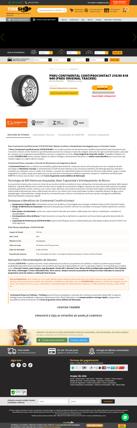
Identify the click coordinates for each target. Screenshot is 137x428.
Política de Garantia (94, 383)
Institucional (74, 20)
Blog (82, 20)
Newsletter (99, 379)
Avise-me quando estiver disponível (64, 93)
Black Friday (120, 385)
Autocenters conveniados (112, 20)
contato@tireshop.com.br (98, 416)
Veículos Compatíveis (98, 134)
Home (72, 379)
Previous (2, 37)
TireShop (19, 9)
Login (93, 2)
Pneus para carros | (65, 69)
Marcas (64, 20)
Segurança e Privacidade (105, 381)
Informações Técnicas (43, 134)
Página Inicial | (54, 69)
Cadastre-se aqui (103, 2)
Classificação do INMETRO (71, 134)
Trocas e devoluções (109, 383)
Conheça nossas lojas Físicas (46, 20)
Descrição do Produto (18, 134)
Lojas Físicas (90, 379)
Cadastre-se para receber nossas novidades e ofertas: (21, 401)
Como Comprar (117, 379)
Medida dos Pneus (76, 381)
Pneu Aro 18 (74, 69)
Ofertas (90, 20)
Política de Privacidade (102, 385)
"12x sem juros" (68, 35)
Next (134, 37)
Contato (98, 20)
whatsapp (125, 417)
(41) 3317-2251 (17, 2)
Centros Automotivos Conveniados (81, 385)
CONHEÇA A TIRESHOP (78, 340)
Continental (59, 81)
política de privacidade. (52, 427)
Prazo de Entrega (89, 381)
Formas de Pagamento (77, 383)
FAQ (113, 385)
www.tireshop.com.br (87, 410)
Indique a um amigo (76, 81)
